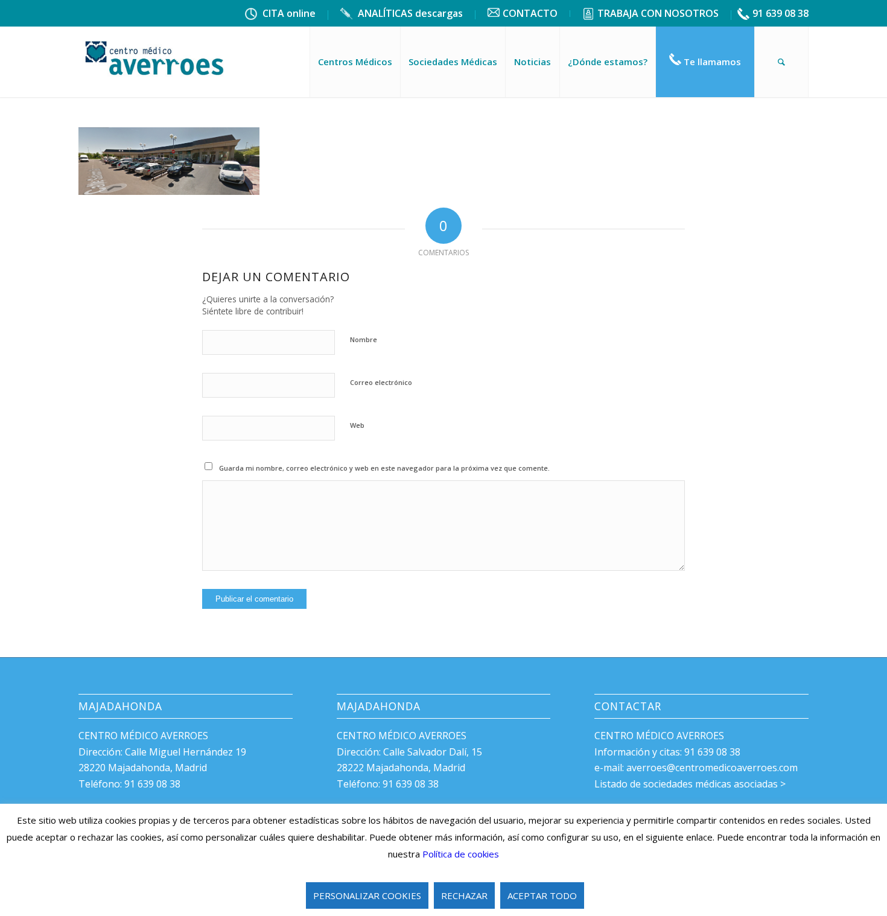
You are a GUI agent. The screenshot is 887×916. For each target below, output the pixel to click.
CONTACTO (530, 13)
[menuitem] (280, 15)
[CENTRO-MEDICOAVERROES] (155, 61)
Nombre (363, 339)
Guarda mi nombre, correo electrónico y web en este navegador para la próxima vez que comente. (384, 467)
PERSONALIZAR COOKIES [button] (367, 895)
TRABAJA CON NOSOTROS (658, 13)
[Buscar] (781, 61)
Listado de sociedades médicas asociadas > (690, 783)
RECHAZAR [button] (464, 895)
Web (357, 425)
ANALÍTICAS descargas (409, 13)
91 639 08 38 (780, 13)
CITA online (288, 13)
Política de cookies (460, 854)
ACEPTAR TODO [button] (542, 895)
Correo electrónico (381, 382)
